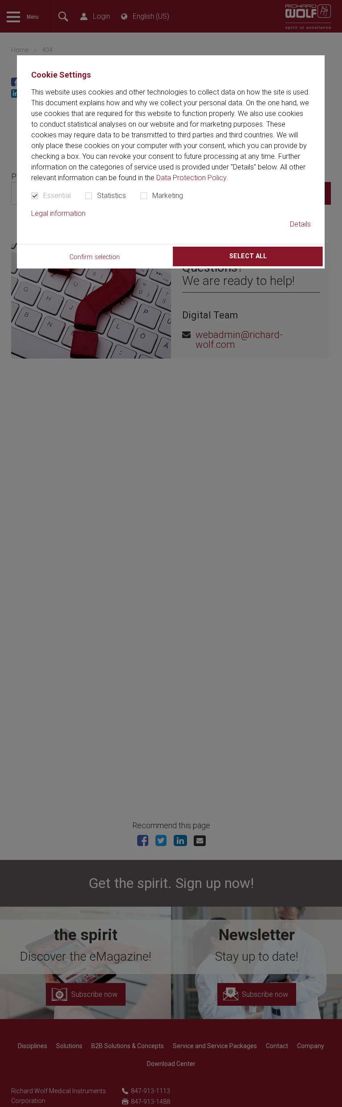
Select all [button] (248, 256)
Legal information (58, 213)
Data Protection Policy (191, 177)
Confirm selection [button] (94, 257)
